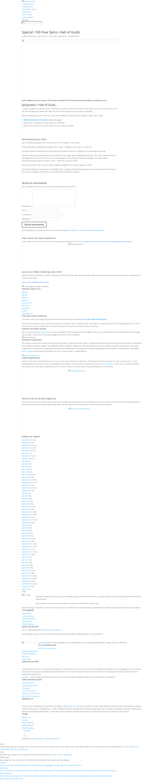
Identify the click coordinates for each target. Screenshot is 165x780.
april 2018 (25, 533)
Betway (24, 298)
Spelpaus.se (26, 717)
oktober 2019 (27, 485)
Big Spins (25, 656)
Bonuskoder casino (29, 9)
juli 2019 (25, 493)
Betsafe (25, 292)
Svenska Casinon (28, 683)
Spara (2, 779)
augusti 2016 (27, 586)
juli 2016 (25, 589)
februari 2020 (27, 474)
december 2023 (28, 440)
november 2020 (28, 456)
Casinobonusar (27, 7)
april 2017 (25, 565)
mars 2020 (26, 472)
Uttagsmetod (27, 621)
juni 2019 (25, 496)
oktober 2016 (27, 581)
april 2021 (25, 453)
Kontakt (25, 720)
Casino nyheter (27, 17)
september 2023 (28, 445)
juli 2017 (25, 557)
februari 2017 (27, 570)
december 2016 (28, 576)
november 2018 (28, 514)
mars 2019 (26, 504)
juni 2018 (25, 528)
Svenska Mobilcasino (29, 685)
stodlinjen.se (46, 630)
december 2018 (28, 512)
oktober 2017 (27, 549)
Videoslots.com (27, 314)
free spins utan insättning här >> (96, 319)
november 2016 (28, 578)
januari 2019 (26, 509)
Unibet (24, 311)
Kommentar (27, 206)
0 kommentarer (74, 36)
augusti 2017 (27, 554)
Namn (25, 210)
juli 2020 (25, 461)
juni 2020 (25, 464)
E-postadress (27, 215)
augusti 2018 (27, 522)
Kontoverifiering (28, 616)
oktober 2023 (27, 443)
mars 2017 (26, 568)
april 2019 (25, 501)
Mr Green (25, 305)
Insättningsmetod (28, 619)
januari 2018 (26, 541)
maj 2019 (25, 498)
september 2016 (28, 584)
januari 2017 (26, 573)
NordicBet (25, 308)
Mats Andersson (30, 36)
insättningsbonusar (109, 364)
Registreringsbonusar (30, 651)
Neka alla (13, 749)
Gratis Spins (26, 12)
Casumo (25, 300)
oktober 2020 (27, 459)
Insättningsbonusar (29, 654)
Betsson (25, 295)
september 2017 (28, 552)
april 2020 (25, 469)
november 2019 (28, 482)
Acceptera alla (22, 749)
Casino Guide (27, 15)
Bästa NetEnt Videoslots (31, 696)
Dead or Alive (27, 351)
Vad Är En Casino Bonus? (47, 648)
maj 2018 (25, 530)
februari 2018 (27, 538)
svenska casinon (46, 332)
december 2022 (28, 448)
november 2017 (28, 546)
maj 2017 (25, 562)
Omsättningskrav (28, 624)
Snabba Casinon (28, 4)
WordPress (56, 739)
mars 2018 (26, 536)
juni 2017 (25, 560)
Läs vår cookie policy (130, 747)
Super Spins (26, 659)
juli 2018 (25, 525)
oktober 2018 (27, 517)
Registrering (26, 613)
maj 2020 (25, 466)
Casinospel (26, 688)
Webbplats (26, 219)
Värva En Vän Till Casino (31, 693)
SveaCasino (62, 36)
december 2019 (28, 480)
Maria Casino (27, 303)
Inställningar (5, 749)
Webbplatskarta (28, 725)
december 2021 (28, 450)
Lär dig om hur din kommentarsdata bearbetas (86, 230)
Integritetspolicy (28, 723)
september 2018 (28, 520)
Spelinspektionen (44, 642)
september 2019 (28, 488)
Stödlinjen (26, 677)
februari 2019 (27, 506)
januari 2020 (26, 477)
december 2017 (28, 544)
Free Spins (53, 36)
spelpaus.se (58, 630)
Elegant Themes (38, 739)
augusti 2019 (27, 490)
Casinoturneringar (29, 691)
